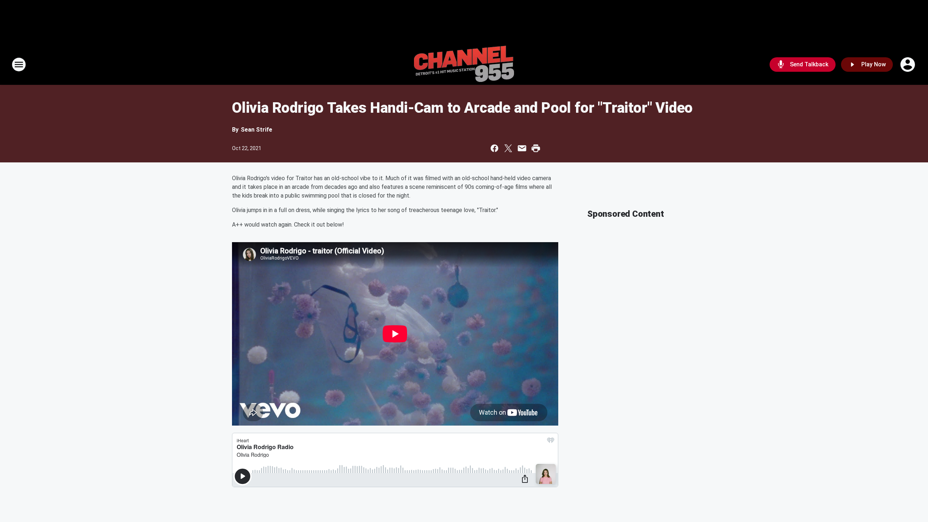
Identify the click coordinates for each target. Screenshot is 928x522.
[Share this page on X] (508, 148)
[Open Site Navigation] (19, 64)
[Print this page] (536, 148)
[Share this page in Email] (522, 148)
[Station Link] (464, 64)
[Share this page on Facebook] (494, 148)
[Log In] (908, 64)
